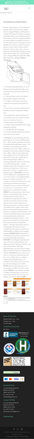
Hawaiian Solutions (13, 436)
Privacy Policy (24, 436)
